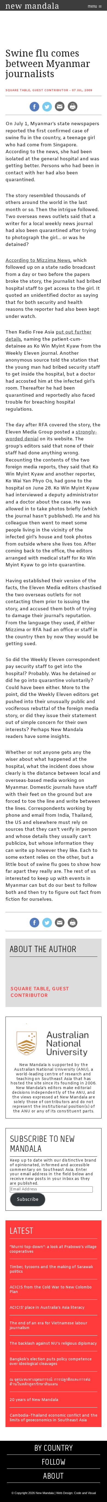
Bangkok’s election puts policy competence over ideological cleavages (51, 1362)
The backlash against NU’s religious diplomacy (53, 1344)
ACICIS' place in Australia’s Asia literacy (47, 1308)
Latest (21, 1230)
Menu (93, 6)
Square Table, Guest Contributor (36, 90)
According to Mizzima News (38, 261)
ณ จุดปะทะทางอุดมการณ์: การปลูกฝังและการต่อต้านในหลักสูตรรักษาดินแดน (50, 1382)
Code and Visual (85, 1493)
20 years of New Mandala (34, 1400)
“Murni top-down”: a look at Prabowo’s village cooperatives (53, 1249)
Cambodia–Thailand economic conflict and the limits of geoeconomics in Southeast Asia (53, 1418)
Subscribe (27, 1199)
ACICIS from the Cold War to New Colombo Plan (51, 1290)
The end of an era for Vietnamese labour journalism (48, 1326)
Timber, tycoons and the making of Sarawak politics (51, 1269)
